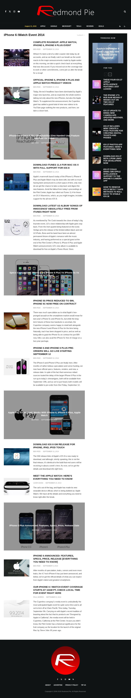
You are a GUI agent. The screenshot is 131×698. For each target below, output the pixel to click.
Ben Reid (37, 49)
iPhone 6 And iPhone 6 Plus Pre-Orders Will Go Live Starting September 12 (53, 351)
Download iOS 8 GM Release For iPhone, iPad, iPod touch (54, 446)
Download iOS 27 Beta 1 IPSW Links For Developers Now (112, 159)
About (48, 685)
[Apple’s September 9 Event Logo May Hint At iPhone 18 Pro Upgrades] (107, 53)
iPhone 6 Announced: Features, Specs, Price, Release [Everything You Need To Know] (55, 558)
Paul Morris (38, 597)
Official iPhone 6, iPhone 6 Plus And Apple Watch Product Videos (56, 81)
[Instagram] (14, 11)
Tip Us (83, 685)
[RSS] (120, 26)
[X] (10, 11)
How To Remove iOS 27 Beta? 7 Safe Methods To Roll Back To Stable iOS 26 (113, 191)
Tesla (78, 26)
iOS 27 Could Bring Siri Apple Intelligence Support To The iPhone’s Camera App (112, 175)
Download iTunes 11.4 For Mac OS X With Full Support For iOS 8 (56, 166)
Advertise (58, 685)
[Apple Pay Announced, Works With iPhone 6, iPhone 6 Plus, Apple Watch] (44, 415)
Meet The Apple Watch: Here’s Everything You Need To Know (53, 477)
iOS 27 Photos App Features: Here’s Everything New (112, 146)
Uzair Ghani (38, 483)
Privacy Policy (71, 685)
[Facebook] (6, 11)
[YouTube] (19, 11)
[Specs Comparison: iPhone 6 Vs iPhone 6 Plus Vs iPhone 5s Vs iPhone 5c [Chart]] (44, 275)
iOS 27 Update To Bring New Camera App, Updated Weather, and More (113, 115)
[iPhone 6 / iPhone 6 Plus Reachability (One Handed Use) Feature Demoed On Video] (44, 137)
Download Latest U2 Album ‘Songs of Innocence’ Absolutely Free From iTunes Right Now (57, 208)
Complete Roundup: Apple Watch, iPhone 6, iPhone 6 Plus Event (55, 44)
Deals (101, 26)
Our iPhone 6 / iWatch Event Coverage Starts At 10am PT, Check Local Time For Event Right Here (58, 590)
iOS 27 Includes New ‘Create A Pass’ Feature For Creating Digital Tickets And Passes (113, 132)
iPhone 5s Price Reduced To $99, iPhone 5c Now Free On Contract (54, 302)
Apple (42, 26)
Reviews (90, 26)
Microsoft (66, 26)
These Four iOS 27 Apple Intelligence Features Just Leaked (112, 84)
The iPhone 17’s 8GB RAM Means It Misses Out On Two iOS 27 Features (112, 99)
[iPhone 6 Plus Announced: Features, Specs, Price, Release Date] (44, 526)
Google (54, 26)
